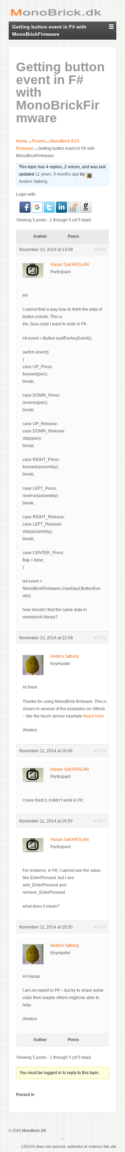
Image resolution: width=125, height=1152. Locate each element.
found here (93, 716)
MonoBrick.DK (33, 1130)
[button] (25, 206)
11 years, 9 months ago (57, 174)
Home (21, 141)
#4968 (100, 249)
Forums (39, 141)
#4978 (100, 927)
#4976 (100, 750)
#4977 (100, 821)
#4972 (100, 637)
